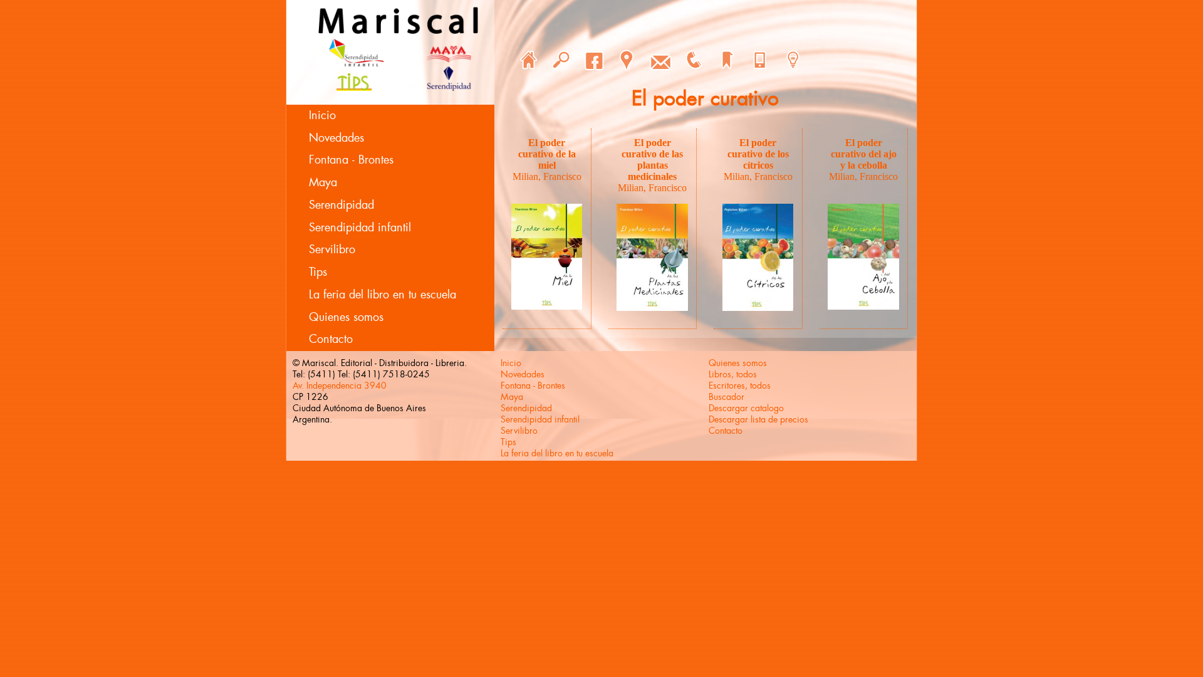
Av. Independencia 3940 (340, 385)
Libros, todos (733, 374)
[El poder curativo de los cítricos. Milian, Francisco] (758, 307)
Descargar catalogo (746, 408)
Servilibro (332, 249)
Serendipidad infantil (360, 227)
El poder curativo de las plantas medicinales (652, 159)
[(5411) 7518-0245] (693, 60)
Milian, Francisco (547, 176)
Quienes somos (346, 317)
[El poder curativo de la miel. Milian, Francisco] (547, 306)
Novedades (336, 137)
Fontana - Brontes (351, 159)
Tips (318, 272)
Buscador (726, 396)
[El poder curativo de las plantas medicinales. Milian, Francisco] (652, 307)
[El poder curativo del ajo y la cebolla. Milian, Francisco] (863, 306)
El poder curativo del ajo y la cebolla (864, 154)
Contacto (331, 339)
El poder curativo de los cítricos (758, 154)
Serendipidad (341, 205)
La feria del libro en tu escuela (382, 294)
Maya (323, 182)
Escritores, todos (740, 385)
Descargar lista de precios (758, 419)
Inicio (322, 115)
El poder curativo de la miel (547, 154)
